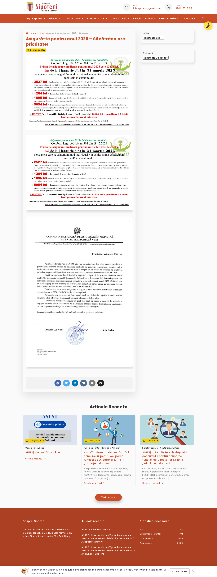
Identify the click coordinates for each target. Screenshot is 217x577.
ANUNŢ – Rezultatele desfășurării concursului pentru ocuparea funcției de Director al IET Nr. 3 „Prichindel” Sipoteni (164, 457)
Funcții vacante (91, 448)
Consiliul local (73, 18)
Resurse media (167, 18)
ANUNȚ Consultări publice (42, 452)
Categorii (148, 53)
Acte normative (95, 18)
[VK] (83, 383)
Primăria (53, 18)
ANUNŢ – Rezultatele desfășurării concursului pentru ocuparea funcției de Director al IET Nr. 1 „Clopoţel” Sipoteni (106, 457)
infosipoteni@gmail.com (147, 8)
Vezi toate (107, 497)
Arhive (146, 33)
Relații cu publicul (143, 18)
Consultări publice (34, 448)
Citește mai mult (34, 458)
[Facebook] (57, 383)
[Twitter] (66, 383)
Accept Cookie (179, 571)
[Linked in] (75, 383)
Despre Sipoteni (34, 18)
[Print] (100, 383)
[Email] (92, 383)
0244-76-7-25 (184, 8)
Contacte (187, 18)
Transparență (119, 18)
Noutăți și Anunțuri (39, 33)
